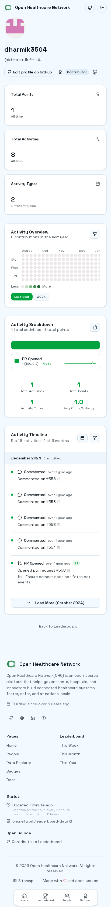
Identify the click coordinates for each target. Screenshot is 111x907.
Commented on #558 (37, 478)
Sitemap (25, 880)
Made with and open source (70, 880)
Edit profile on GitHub (32, 72)
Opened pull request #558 (42, 570)
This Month (70, 754)
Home (11, 745)
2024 (41, 297)
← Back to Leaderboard (55, 626)
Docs (11, 779)
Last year (21, 297)
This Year (68, 762)
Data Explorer (18, 762)
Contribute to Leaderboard (37, 841)
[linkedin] (33, 718)
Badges (13, 771)
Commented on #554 (37, 547)
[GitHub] (90, 7)
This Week (69, 745)
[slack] (22, 718)
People (12, 754)
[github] (95, 72)
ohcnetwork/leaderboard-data (40, 821)
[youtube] (43, 718)
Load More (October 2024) (59, 602)
